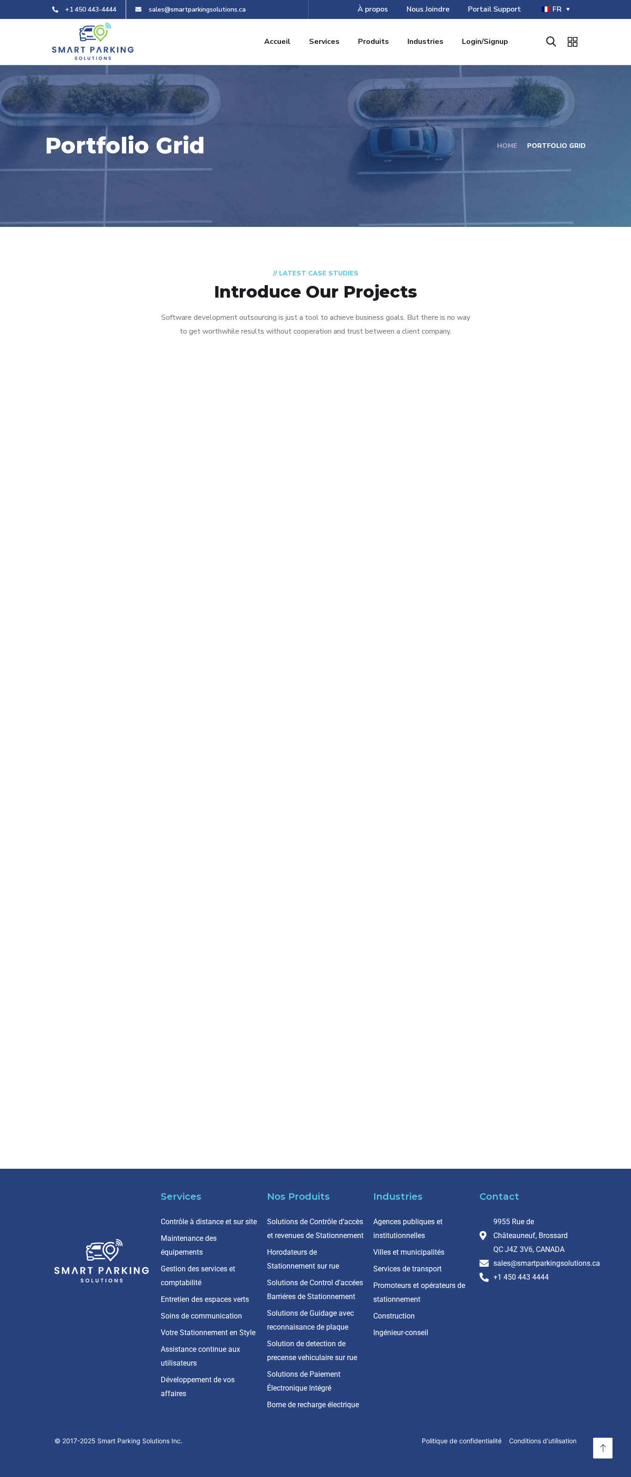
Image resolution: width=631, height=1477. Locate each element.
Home (507, 145)
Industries (425, 42)
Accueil (277, 42)
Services (324, 42)
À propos (373, 9)
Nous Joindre (428, 9)
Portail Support (494, 9)
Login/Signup (485, 42)
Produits (373, 42)
